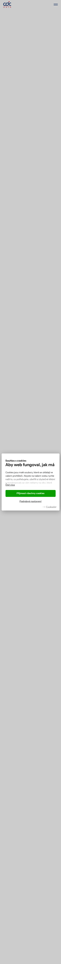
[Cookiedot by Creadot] (49, 507)
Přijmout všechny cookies (30, 493)
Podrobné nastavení (30, 501)
